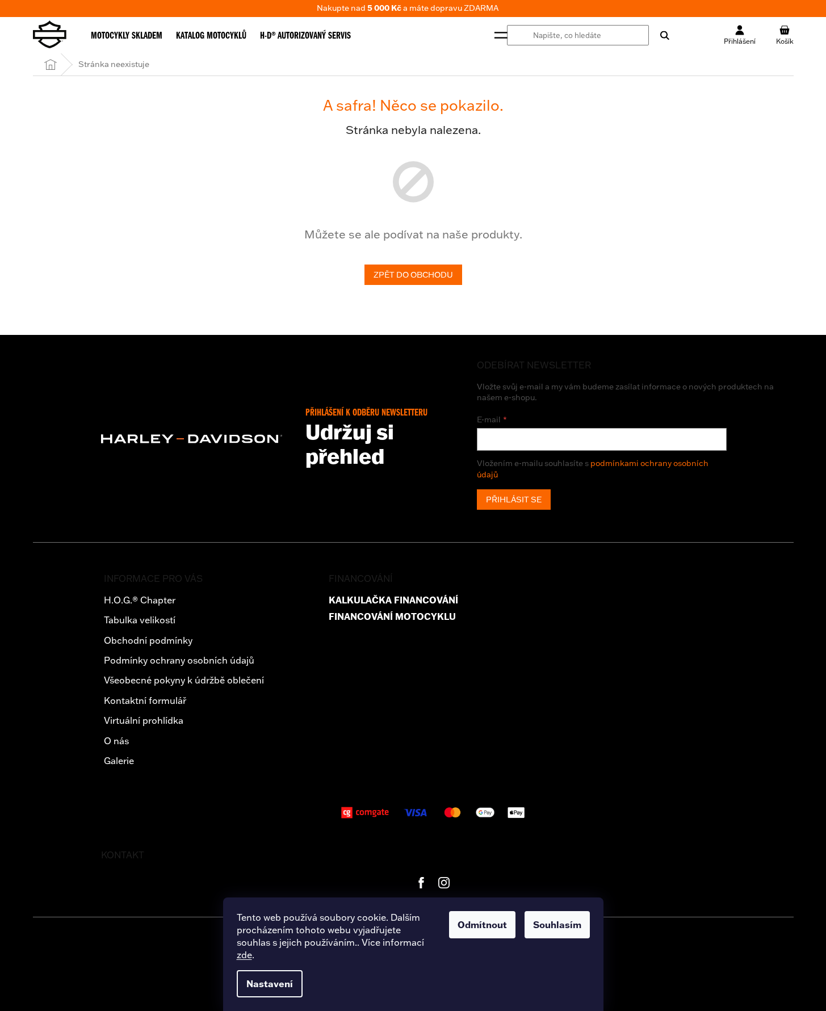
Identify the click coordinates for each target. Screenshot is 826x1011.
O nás (116, 740)
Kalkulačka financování (393, 600)
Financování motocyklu (392, 616)
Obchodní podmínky (148, 640)
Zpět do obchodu (413, 275)
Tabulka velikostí (139, 620)
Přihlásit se (514, 499)
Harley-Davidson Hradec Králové (421, 882)
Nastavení (269, 983)
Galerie (119, 760)
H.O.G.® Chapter (139, 600)
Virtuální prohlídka (143, 720)
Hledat (659, 35)
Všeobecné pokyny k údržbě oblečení (184, 680)
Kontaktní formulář (145, 700)
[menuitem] (126, 35)
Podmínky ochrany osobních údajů (179, 660)
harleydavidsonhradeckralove (444, 882)
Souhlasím (557, 924)
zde (244, 954)
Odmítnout (482, 924)
